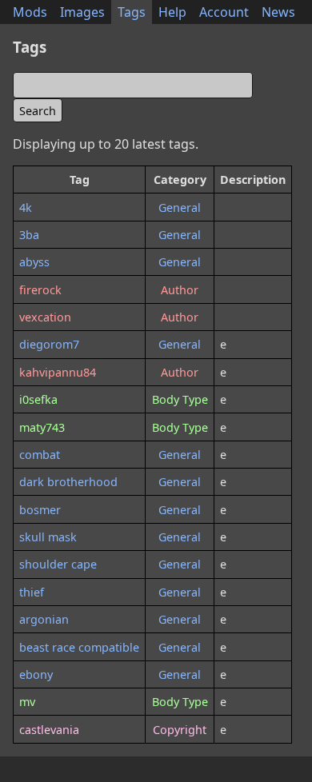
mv (27, 701)
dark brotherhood (68, 481)
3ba (29, 234)
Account (224, 12)
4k (25, 207)
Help (172, 12)
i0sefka (38, 399)
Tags (132, 12)
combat (39, 454)
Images (82, 12)
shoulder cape (58, 564)
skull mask (48, 537)
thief (31, 592)
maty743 (42, 427)
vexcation (45, 317)
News (278, 12)
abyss (34, 261)
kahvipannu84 (57, 372)
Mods (30, 12)
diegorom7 (49, 344)
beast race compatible (79, 647)
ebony (36, 674)
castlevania (49, 729)
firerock (40, 289)
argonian (44, 619)
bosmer (40, 509)
